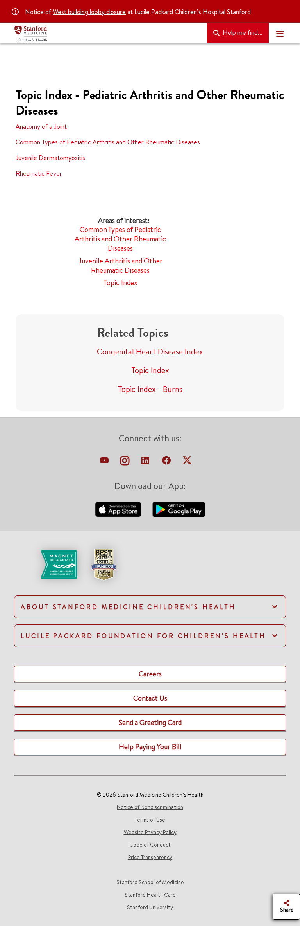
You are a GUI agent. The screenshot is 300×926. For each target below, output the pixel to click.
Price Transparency (150, 857)
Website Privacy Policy (150, 832)
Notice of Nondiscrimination (150, 807)
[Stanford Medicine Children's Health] (107, 33)
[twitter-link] (187, 462)
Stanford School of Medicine (150, 882)
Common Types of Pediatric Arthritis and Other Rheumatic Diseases (108, 142)
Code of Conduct (150, 845)
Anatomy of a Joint (41, 126)
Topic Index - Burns (150, 389)
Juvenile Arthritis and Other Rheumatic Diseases (120, 265)
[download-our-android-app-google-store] (178, 508)
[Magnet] (46, 563)
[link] (150, 571)
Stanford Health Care (150, 895)
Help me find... (241, 32)
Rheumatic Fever (39, 173)
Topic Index (121, 283)
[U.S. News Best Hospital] (103, 563)
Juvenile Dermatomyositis (50, 157)
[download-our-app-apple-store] (119, 508)
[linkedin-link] (146, 462)
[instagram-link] (125, 462)
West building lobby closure (89, 11)
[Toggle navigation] (280, 33)
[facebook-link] (167, 462)
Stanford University (150, 907)
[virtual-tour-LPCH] (105, 462)
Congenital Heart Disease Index (150, 351)
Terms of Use (150, 820)
